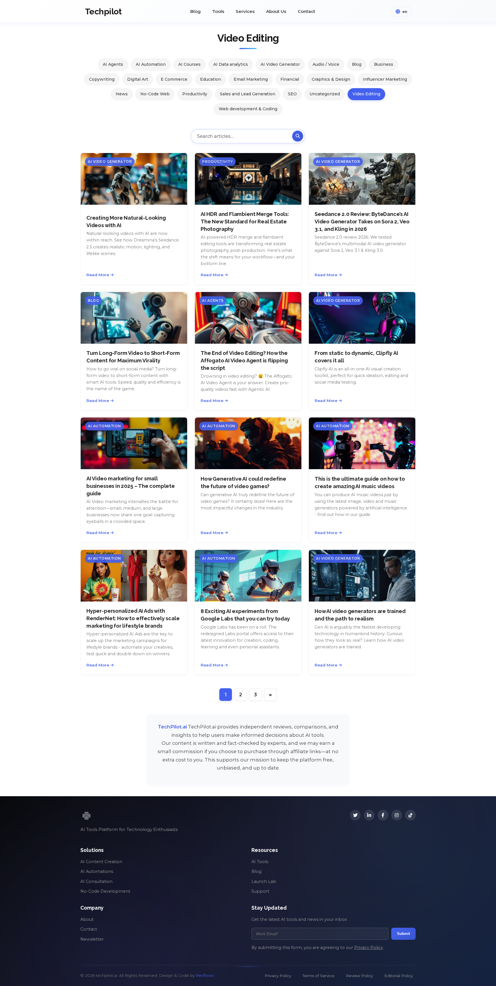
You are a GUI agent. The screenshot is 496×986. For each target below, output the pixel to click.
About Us (276, 11)
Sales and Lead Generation (247, 93)
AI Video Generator (280, 64)
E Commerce (174, 79)
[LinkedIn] (369, 815)
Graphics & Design (331, 79)
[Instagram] (397, 815)
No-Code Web (155, 93)
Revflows (205, 975)
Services (245, 11)
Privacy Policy (368, 947)
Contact (306, 11)
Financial (289, 79)
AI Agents (113, 64)
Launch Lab (263, 881)
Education (210, 79)
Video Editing (366, 93)
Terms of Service (318, 975)
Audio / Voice (326, 64)
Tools (218, 11)
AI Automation (151, 64)
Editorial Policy (398, 975)
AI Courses (189, 64)
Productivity (194, 93)
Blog (195, 11)
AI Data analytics (230, 64)
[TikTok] (410, 815)
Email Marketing (251, 79)
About (87, 919)
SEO (292, 93)
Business (383, 64)
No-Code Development (105, 891)
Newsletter (92, 939)
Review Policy (359, 975)
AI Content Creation (101, 861)
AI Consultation (96, 881)
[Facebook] (383, 815)
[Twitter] (355, 815)
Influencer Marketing (385, 79)
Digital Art (137, 79)
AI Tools (259, 861)
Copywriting (102, 79)
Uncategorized (324, 93)
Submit (403, 933)
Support (260, 891)
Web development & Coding (248, 108)
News (122, 93)
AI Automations (96, 871)
